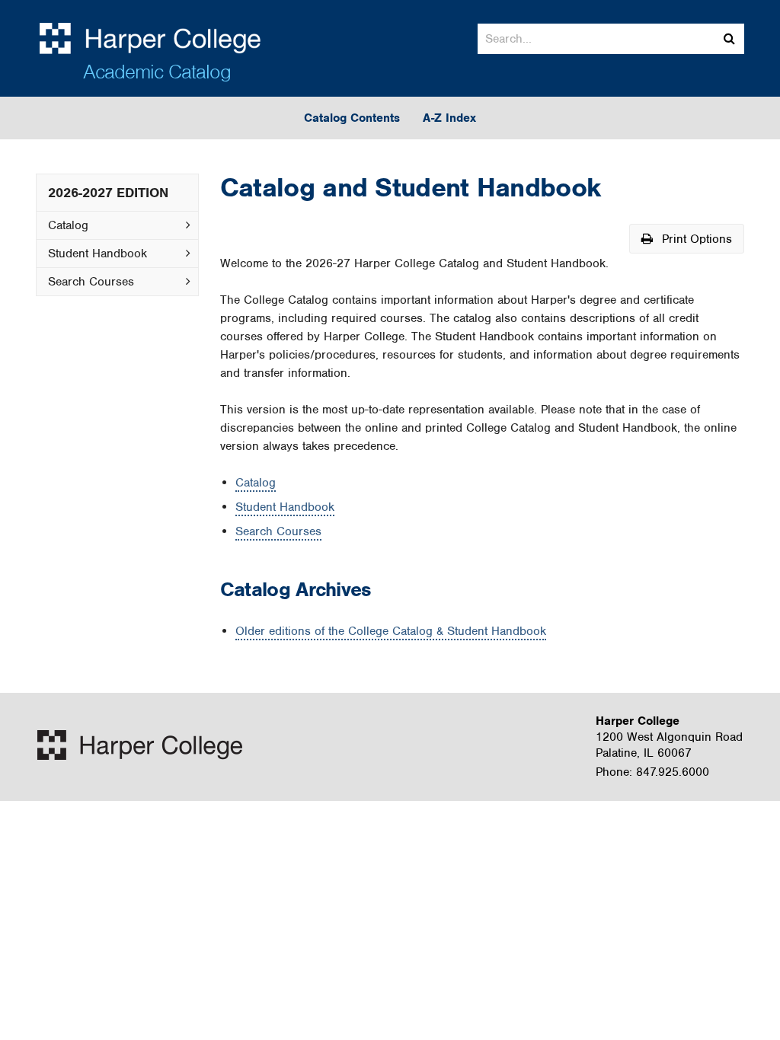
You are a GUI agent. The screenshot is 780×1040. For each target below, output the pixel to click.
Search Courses (91, 281)
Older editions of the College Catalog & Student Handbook (390, 631)
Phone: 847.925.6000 (652, 772)
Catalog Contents (352, 118)
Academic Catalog (157, 71)
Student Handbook (97, 253)
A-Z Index (449, 118)
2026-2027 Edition (108, 192)
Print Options (695, 239)
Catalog (68, 225)
